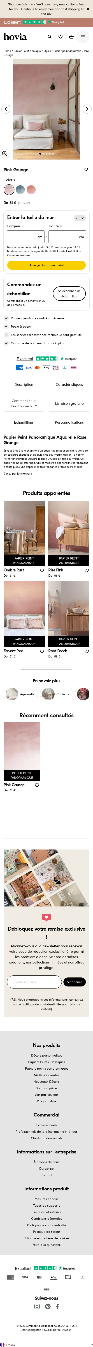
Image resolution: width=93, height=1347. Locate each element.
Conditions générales (46, 1218)
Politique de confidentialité (46, 1225)
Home (7, 51)
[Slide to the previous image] (5, 109)
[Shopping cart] (71, 36)
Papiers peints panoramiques (46, 1068)
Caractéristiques (69, 384)
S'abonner (74, 982)
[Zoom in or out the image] (4, 153)
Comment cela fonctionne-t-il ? (24, 403)
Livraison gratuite (69, 403)
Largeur (24, 231)
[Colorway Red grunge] (31, 190)
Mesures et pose (47, 1199)
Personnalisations (69, 422)
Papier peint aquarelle (67, 51)
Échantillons (24, 422)
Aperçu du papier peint (46, 265)
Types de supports (46, 1205)
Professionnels (46, 1125)
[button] (60, 36)
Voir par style (46, 1101)
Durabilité (46, 1168)
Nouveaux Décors (46, 1081)
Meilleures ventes (46, 1075)
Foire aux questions (46, 1244)
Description (23, 384)
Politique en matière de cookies (46, 1238)
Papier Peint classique (27, 51)
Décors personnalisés (46, 1055)
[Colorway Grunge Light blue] (20, 190)
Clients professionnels (46, 1138)
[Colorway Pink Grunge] (9, 189)
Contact (46, 1175)
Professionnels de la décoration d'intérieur (46, 1131)
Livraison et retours (47, 1212)
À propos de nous (46, 1162)
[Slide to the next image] (87, 109)
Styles (47, 51)
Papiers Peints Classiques (46, 1062)
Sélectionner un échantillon (69, 293)
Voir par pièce (46, 1088)
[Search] (49, 36)
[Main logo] (16, 36)
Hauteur (66, 231)
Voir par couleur (46, 1094)
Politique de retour (46, 1231)
